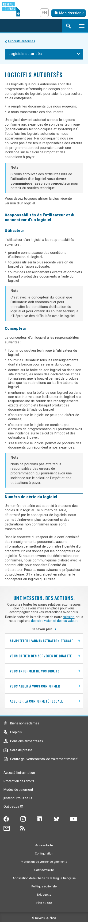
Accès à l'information (19, 773)
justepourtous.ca (16, 799)
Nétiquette (44, 894)
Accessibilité (44, 845)
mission (68, 617)
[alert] (68, 13)
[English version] (44, 12)
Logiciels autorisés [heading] (25, 54)
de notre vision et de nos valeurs (54, 621)
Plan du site (44, 903)
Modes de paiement (18, 789)
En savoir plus (44, 629)
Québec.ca (11, 808)
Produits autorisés (21, 41)
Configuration (44, 853)
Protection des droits (19, 781)
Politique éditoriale (44, 886)
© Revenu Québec (44, 918)
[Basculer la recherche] (68, 25)
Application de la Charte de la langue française (44, 878)
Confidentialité (44, 870)
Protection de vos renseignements (44, 861)
